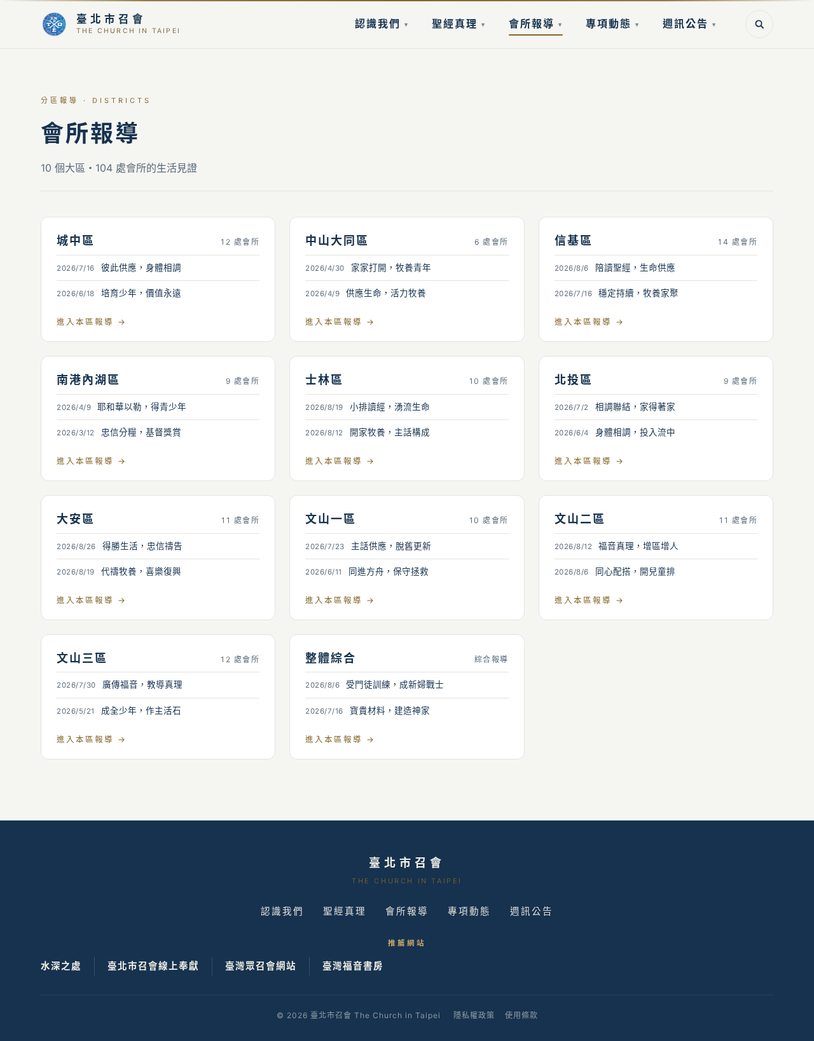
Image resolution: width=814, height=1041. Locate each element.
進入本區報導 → (92, 322)
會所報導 (536, 23)
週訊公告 (690, 23)
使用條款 (521, 1015)
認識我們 (382, 23)
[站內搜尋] (759, 24)
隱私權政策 (474, 1015)
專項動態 (613, 23)
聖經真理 (459, 23)
